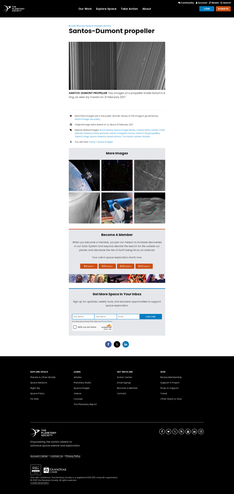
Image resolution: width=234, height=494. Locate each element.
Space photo (114, 136)
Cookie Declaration (39, 483)
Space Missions (38, 382)
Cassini (140, 130)
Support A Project (170, 382)
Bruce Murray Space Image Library (90, 25)
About (146, 9)
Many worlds (151, 130)
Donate (223, 8)
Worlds (146, 136)
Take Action (129, 9)
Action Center (124, 377)
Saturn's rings (82, 136)
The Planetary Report (85, 404)
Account (202, 2)
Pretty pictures (100, 133)
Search (227, 2)
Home (92, 141)
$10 (107, 266)
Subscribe (151, 316)
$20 (125, 266)
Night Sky (35, 388)
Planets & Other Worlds (43, 377)
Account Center (39, 456)
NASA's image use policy (87, 119)
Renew (215, 2)
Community (187, 2)
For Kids (34, 398)
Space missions (98, 136)
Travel (163, 393)
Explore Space (106, 9)
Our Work (85, 9)
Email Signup (124, 382)
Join (207, 8)
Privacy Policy (106, 321)
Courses (78, 398)
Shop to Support (169, 388)
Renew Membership (171, 377)
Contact (121, 393)
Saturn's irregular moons (122, 133)
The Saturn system (132, 136)
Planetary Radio (82, 382)
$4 (89, 266)
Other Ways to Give (171, 398)
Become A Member (127, 388)
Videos (77, 393)
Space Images (105, 141)
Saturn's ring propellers (148, 133)
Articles (78, 377)
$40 (144, 266)
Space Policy (37, 393)
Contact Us (56, 456)
